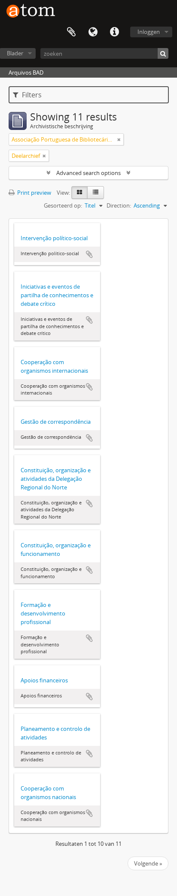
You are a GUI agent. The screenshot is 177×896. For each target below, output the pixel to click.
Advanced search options (88, 173)
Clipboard (71, 32)
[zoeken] (163, 53)
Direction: (119, 205)
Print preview (33, 192)
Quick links (114, 32)
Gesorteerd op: (63, 205)
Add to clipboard (89, 254)
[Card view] (79, 192)
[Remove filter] (119, 139)
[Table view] (95, 192)
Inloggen (148, 32)
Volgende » (148, 863)
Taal (93, 32)
